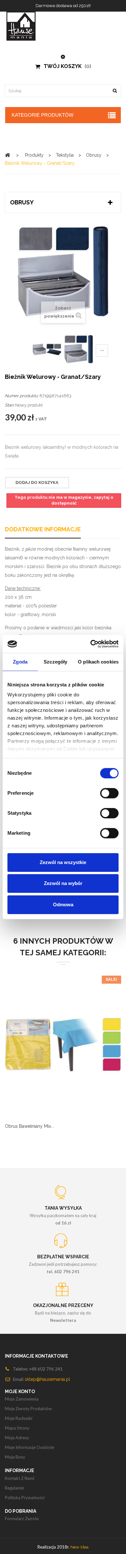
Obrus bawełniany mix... (29, 1126)
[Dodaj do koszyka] (39, 1052)
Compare (55, 1052)
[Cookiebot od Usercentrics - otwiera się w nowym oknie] (91, 644)
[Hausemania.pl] (63, 26)
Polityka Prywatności (25, 1497)
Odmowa (63, 904)
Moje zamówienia (21, 1399)
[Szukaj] (114, 90)
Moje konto (20, 1391)
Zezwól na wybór (63, 883)
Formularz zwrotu (22, 1518)
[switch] (109, 793)
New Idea (79, 1547)
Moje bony (15, 1457)
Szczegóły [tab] (55, 661)
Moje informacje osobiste (29, 1447)
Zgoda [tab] (20, 661)
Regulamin (14, 1487)
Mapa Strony (17, 1428)
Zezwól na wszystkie (63, 862)
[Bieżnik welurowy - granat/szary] (46, 349)
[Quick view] (71, 1052)
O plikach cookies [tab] (98, 661)
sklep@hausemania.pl (47, 1379)
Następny (102, 350)
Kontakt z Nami (19, 1478)
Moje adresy (17, 1437)
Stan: (9, 405)
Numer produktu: (21, 395)
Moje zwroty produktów (28, 1408)
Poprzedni (26, 351)
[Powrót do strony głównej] (7, 155)
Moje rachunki (18, 1418)
